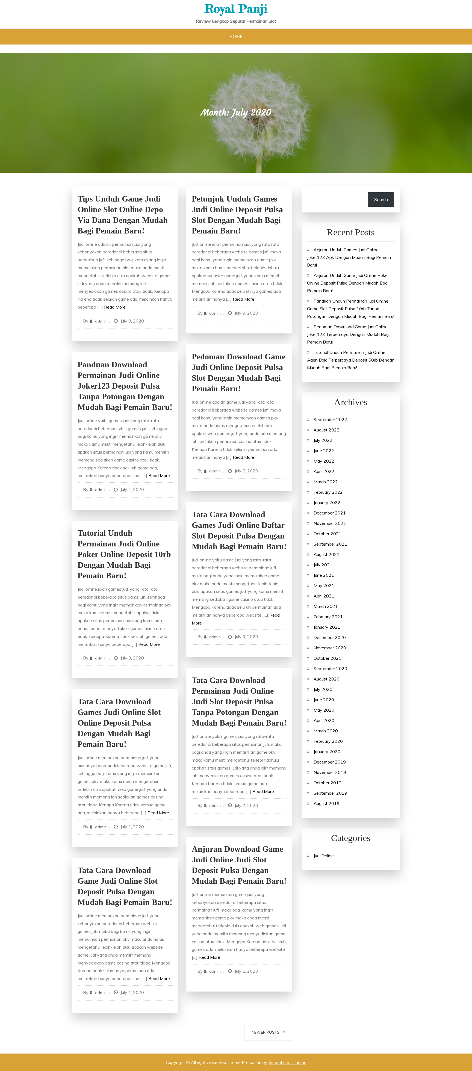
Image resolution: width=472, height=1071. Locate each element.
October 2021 (327, 533)
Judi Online (324, 855)
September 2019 (330, 793)
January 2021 (327, 627)
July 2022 (323, 440)
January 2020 (327, 751)
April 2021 (324, 596)
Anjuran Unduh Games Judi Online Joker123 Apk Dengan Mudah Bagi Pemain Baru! (349, 257)
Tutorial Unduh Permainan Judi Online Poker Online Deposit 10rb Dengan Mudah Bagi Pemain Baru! (124, 554)
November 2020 (330, 647)
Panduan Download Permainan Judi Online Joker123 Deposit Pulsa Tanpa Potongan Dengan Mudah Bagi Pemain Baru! (125, 386)
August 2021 (327, 554)
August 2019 (327, 803)
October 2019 (327, 782)
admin (101, 321)
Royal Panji (236, 9)
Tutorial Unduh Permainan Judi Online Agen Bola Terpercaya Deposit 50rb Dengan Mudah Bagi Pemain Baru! (350, 360)
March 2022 (326, 481)
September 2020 (330, 668)
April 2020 (324, 720)
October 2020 (327, 658)
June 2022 (324, 450)
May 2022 (324, 461)
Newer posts (265, 1032)
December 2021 (330, 513)
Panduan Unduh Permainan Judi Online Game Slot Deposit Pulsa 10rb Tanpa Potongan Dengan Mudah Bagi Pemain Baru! (350, 308)
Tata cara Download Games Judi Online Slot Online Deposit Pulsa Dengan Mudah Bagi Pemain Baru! (119, 722)
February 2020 (328, 741)
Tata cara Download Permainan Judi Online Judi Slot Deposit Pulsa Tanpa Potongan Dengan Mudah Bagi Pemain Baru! (239, 701)
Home (236, 36)
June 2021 (324, 575)
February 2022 (328, 492)
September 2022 (330, 419)
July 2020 (323, 689)
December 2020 (330, 637)
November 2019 (330, 772)
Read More (115, 307)
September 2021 (330, 544)
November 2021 (330, 523)
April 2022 (324, 471)
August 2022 (327, 430)
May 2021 (324, 585)
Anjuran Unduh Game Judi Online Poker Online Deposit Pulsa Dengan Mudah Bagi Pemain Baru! (348, 283)
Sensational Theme (287, 1062)
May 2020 (324, 710)
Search (381, 199)
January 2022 (327, 502)
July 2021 (323, 564)
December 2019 (330, 762)
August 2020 (327, 679)
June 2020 (324, 699)
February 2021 (328, 616)
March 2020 (326, 730)
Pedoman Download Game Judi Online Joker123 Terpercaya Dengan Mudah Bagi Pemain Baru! (348, 334)
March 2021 (326, 606)
